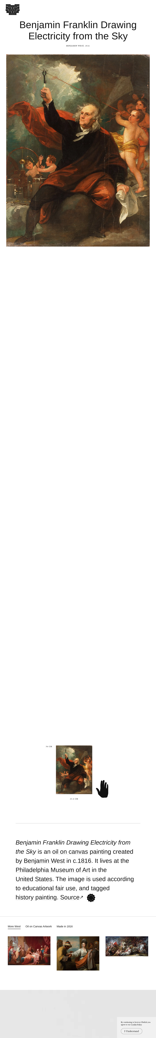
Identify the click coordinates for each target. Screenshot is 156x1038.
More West (14, 926)
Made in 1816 (65, 926)
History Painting (36, 897)
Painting (100, 851)
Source (70, 897)
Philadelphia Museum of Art (53, 870)
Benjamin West (75, 46)
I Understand (131, 1031)
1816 (84, 861)
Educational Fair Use (49, 888)
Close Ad (139, 627)
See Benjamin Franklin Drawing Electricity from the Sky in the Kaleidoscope (91, 897)
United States (34, 879)
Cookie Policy (136, 1025)
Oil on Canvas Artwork (38, 926)
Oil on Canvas (70, 851)
